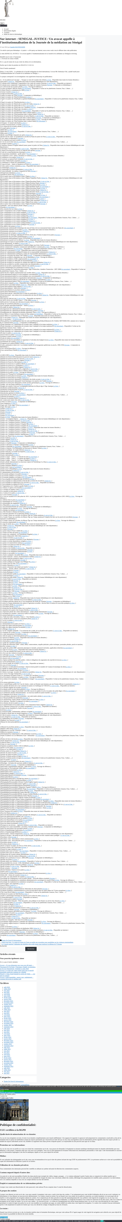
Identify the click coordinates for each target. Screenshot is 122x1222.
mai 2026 (6, 992)
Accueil (6, 29)
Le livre (48, 80)
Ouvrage (50, 85)
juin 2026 (7, 990)
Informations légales (10, 31)
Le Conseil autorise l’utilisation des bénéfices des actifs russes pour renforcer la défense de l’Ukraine (32, 944)
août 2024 (7, 1028)
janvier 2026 (7, 999)
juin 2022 (7, 1071)
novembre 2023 (8, 1042)
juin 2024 (7, 1030)
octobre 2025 (8, 1004)
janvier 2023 (7, 1059)
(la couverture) (26, 88)
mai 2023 (6, 1052)
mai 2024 (6, 1032)
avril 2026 (7, 994)
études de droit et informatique (13, 34)
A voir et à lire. (51, 83)
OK (102, 1221)
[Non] (104, 1221)
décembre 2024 (8, 1021)
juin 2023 (7, 1051)
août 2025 (7, 1008)
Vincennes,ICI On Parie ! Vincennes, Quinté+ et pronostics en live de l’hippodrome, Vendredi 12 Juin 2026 (18, 968)
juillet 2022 (7, 1070)
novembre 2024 (8, 1023)
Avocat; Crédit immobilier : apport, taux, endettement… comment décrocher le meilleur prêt (16, 978)
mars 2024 (7, 1035)
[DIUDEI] (8, 17)
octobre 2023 (8, 1044)
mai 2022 (6, 1073)
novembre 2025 (8, 1003)
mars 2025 (7, 1016)
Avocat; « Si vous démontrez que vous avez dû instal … (17, 965)
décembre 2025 (8, 1001)
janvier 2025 (7, 1020)
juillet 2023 (7, 1049)
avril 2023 (7, 1054)
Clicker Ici (11, 81)
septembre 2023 (8, 1046)
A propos (6, 32)
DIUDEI (2, 20)
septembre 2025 (8, 1006)
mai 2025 (6, 1013)
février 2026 (7, 997)
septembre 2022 (8, 1066)
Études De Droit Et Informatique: (12, 940)
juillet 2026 (7, 989)
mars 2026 (7, 996)
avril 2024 (7, 1034)
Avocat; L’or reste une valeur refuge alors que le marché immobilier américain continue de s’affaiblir (17, 971)
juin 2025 (7, 1011)
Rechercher (3, 946)
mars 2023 (7, 1056)
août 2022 (7, 1068)
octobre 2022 (8, 1064)
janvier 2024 (7, 1039)
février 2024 (7, 1037)
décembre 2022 (8, 1061)
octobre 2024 (8, 1025)
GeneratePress (25, 1084)
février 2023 (7, 1058)
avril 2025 (7, 1015)
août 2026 (7, 987)
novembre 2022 (8, 1063)
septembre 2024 (8, 1027)
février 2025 (7, 1018)
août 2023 (7, 1047)
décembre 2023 (8, 1040)
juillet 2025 (7, 1009)
